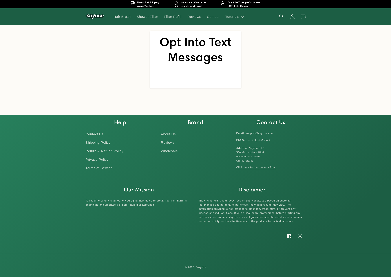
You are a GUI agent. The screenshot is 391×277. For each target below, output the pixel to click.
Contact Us (95, 134)
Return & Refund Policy (104, 151)
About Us (168, 134)
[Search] (281, 16)
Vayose (201, 267)
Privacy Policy (97, 159)
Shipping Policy (98, 142)
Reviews (168, 142)
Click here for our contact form (256, 167)
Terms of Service (99, 168)
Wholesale (169, 151)
